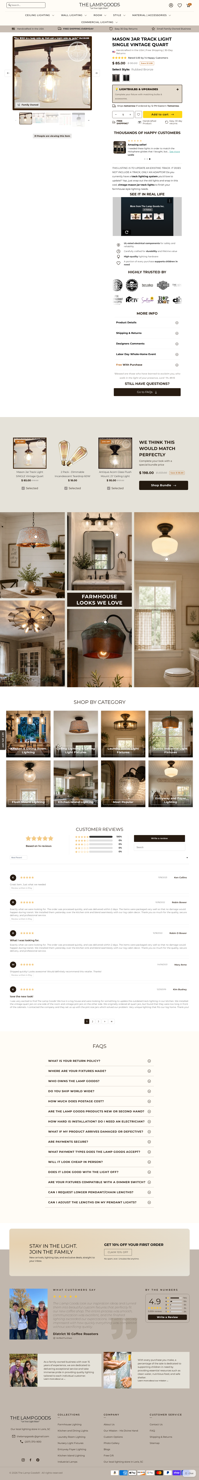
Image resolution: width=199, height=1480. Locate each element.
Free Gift (109, 1455)
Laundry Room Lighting (71, 1436)
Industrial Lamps (67, 1461)
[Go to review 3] (149, 159)
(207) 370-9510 (33, 1441)
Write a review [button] (159, 838)
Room (98, 15)
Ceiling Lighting (38, 15)
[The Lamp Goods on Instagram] (23, 1460)
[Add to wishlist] (138, 114)
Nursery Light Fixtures (70, 1443)
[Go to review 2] (147, 159)
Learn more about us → (55, 1379)
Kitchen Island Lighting (71, 1455)
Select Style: (132, 69)
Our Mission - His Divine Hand (121, 1430)
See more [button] (172, 151)
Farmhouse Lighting (69, 1424)
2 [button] (92, 1021)
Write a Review (167, 1317)
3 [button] (98, 1021)
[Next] (96, 73)
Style (117, 15)
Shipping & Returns (161, 1436)
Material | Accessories (149, 15)
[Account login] (171, 5)
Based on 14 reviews (38, 846)
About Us (109, 1424)
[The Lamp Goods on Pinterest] (38, 1460)
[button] (119, 57)
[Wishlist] (180, 5)
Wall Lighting (72, 15)
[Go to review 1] (144, 159)
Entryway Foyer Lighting (72, 1449)
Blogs (107, 1449)
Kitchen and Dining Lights (73, 1430)
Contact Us (156, 1424)
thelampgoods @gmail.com (33, 1436)
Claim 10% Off (118, 1252)
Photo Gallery (111, 1443)
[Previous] (8, 73)
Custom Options (113, 1436)
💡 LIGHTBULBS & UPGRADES (138, 94)
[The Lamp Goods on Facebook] (30, 1460)
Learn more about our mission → (153, 1380)
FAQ (152, 1430)
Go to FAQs (145, 392)
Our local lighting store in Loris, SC (123, 1461)
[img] (27, 877)
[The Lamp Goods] (99, 5)
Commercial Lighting (97, 22)
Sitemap (155, 1443)
